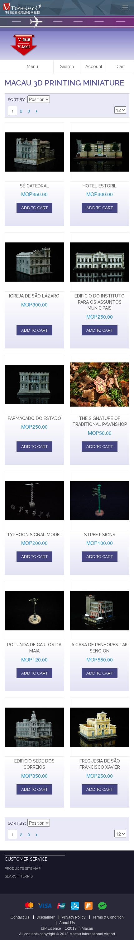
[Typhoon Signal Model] (34, 500)
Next (37, 111)
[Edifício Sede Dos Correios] (34, 727)
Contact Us (20, 917)
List (121, 99)
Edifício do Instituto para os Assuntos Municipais (99, 302)
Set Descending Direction (55, 99)
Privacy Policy (73, 917)
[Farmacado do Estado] (34, 384)
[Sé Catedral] (34, 152)
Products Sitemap (23, 868)
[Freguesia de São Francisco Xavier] (99, 727)
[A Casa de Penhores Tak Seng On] (99, 610)
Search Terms (19, 876)
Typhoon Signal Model (34, 534)
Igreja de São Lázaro (34, 295)
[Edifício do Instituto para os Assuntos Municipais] (99, 262)
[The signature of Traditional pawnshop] (99, 384)
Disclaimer (45, 917)
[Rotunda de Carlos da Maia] (34, 610)
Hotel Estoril (100, 185)
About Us (67, 923)
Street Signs (99, 534)
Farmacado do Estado (34, 418)
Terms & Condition (108, 917)
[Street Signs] (99, 500)
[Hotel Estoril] (99, 152)
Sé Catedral (34, 185)
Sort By (16, 99)
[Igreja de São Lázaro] (34, 262)
